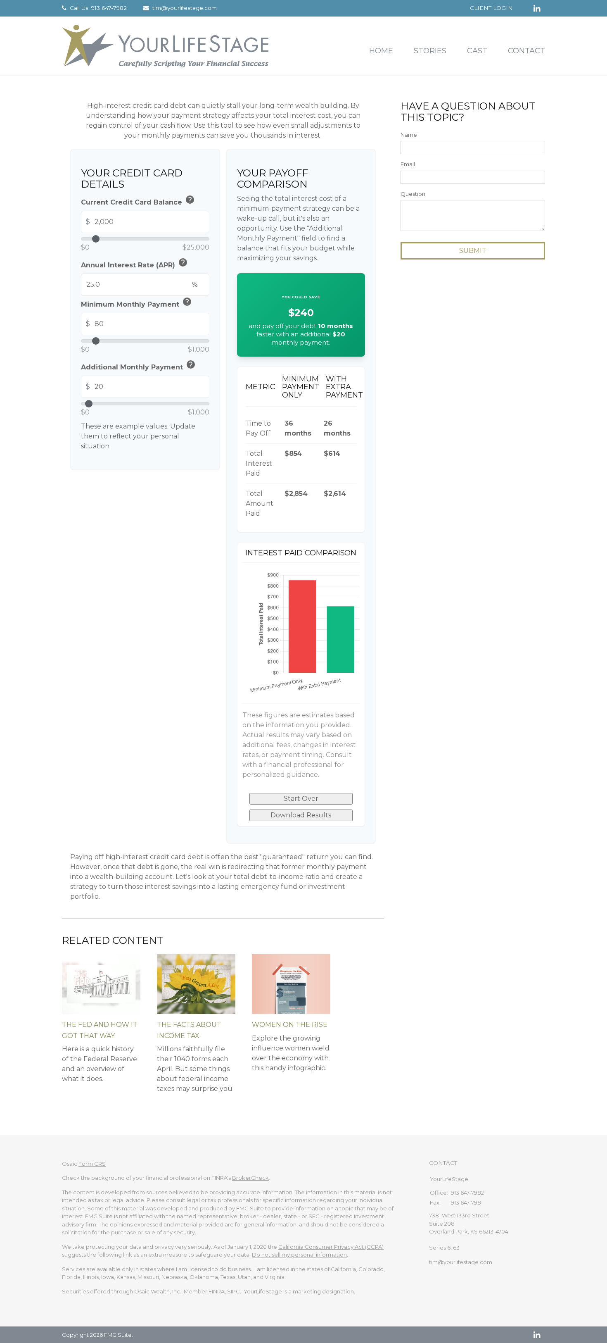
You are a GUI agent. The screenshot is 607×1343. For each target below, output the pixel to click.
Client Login (491, 8)
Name (409, 134)
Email (408, 164)
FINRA (217, 1291)
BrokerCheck (250, 1177)
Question (413, 193)
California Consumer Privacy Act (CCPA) (331, 1246)
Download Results (300, 815)
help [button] (190, 200)
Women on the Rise (289, 1025)
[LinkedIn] (537, 1334)
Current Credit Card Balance (138, 201)
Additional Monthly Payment (138, 366)
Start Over (301, 798)
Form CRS (92, 1163)
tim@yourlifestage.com (184, 8)
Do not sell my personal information (299, 1254)
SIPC (233, 1291)
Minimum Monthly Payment (136, 303)
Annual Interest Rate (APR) (134, 263)
